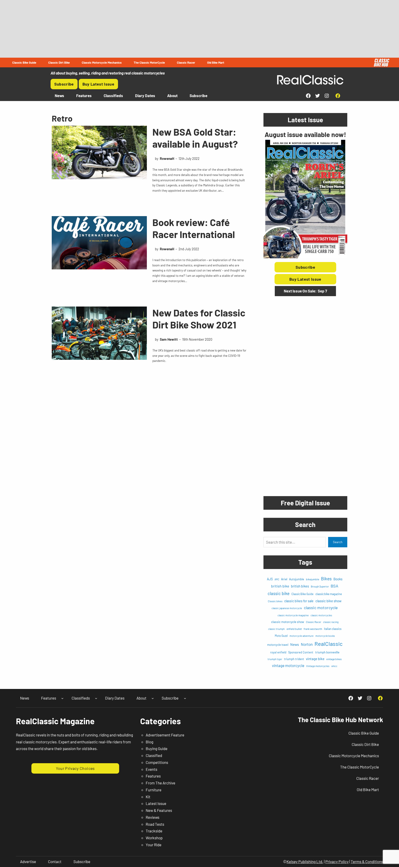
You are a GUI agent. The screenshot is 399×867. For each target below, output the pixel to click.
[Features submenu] (62, 698)
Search (337, 542)
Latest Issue (156, 803)
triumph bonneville (327, 652)
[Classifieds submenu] (96, 698)
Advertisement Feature (165, 735)
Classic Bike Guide (302, 594)
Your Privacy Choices (75, 768)
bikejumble (312, 579)
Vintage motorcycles (317, 665)
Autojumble (296, 579)
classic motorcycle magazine (293, 615)
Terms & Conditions (367, 861)
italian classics (333, 628)
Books (337, 579)
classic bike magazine (328, 594)
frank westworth (313, 628)
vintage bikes (334, 659)
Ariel (284, 579)
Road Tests (155, 824)
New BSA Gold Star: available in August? (195, 138)
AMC (277, 579)
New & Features (159, 810)
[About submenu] (152, 698)
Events (151, 769)
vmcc (334, 665)
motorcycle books (325, 635)
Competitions (157, 762)
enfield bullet (294, 628)
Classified (154, 755)
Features (153, 776)
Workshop (154, 837)
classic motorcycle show (287, 622)
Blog (149, 741)
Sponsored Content (300, 652)
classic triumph (276, 628)
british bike (280, 586)
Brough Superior (320, 586)
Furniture (153, 789)
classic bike (279, 593)
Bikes (326, 578)
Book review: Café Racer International (193, 228)
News (294, 644)
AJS (270, 579)
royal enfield (278, 652)
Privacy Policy (337, 861)
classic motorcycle (321, 607)
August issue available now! (305, 134)
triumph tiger (275, 659)
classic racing (331, 621)
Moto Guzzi (281, 635)
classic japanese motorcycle (287, 608)
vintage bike (315, 659)
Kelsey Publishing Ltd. (305, 861)
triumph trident (294, 659)
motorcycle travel (277, 644)
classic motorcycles (321, 615)
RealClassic (328, 643)
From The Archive (160, 783)
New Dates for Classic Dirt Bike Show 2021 (198, 319)
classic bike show (328, 601)
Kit (148, 796)
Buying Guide (156, 748)
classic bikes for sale (299, 601)
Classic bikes (275, 601)
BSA (334, 585)
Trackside (154, 830)
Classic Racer (313, 621)
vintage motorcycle (288, 665)
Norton (307, 644)
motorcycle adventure (302, 635)
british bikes (300, 586)
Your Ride (153, 844)
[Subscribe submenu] (185, 698)
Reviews (152, 817)
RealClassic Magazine (55, 721)
